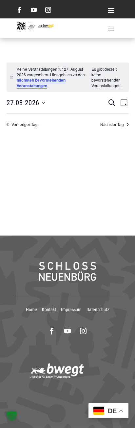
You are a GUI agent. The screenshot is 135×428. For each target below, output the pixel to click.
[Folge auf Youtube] (34, 10)
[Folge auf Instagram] (48, 10)
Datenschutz (98, 309)
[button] (12, 416)
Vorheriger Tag (24, 124)
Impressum (71, 309)
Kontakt (49, 309)
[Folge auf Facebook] (19, 10)
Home (31, 309)
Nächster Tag (112, 124)
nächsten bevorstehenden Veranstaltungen (41, 82)
